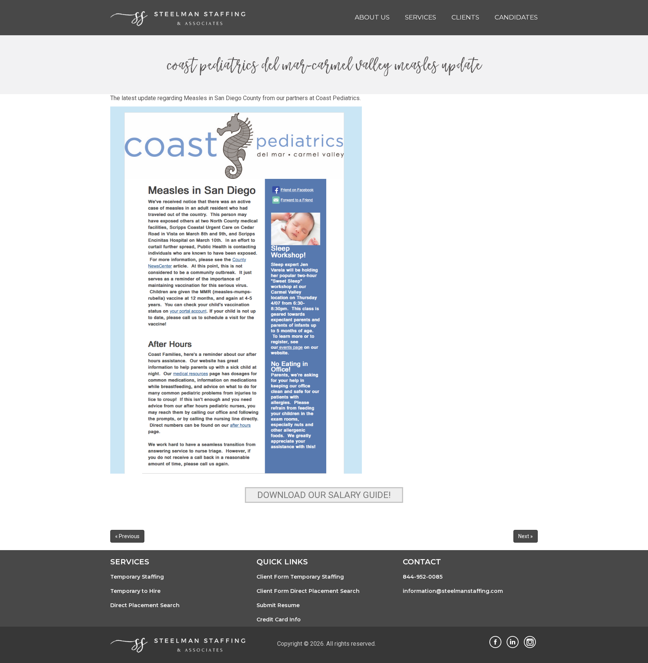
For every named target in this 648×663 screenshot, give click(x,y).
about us (372, 17)
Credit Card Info (278, 619)
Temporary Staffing (137, 576)
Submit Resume (278, 605)
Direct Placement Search (145, 605)
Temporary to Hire (135, 591)
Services (420, 17)
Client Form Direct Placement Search (308, 591)
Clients (465, 17)
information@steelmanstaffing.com (453, 591)
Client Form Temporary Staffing (300, 576)
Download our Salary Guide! (324, 495)
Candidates (516, 17)
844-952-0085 (422, 576)
